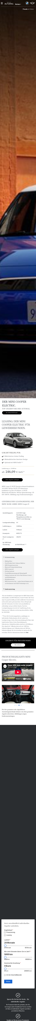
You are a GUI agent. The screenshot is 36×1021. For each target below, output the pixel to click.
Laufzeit (7, 940)
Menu (2, 3)
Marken (17, 4)
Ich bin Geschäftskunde (14, 975)
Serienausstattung (9, 557)
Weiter (8, 981)
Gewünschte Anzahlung (12, 963)
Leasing (9, 935)
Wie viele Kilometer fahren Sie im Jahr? (17, 951)
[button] (18, 557)
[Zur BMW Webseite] (27, 3)
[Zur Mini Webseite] (32, 3)
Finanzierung (10, 932)
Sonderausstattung (10, 589)
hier (27, 632)
